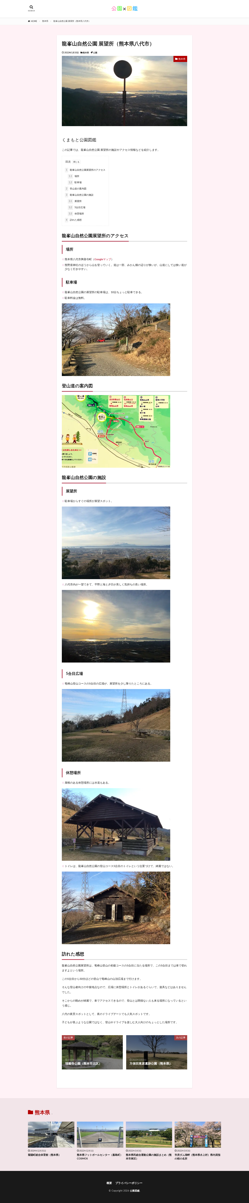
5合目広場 (77, 207)
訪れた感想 (74, 220)
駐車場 (75, 182)
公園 (95, 53)
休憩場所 (76, 214)
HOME (34, 21)
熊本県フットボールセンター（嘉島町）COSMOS (100, 1157)
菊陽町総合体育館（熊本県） (44, 1155)
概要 (109, 1183)
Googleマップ (103, 259)
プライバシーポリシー (128, 1183)
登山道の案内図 (76, 189)
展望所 (75, 201)
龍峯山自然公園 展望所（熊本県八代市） (71, 21)
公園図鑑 (135, 1191)
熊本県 (45, 21)
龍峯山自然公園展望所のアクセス (85, 170)
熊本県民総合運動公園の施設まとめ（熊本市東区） (149, 1157)
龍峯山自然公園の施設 (80, 195)
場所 (74, 176)
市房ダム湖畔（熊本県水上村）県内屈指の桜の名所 (197, 1157)
